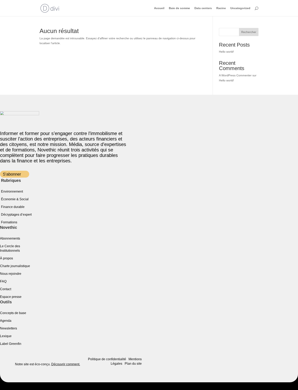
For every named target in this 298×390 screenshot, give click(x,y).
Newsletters (8, 328)
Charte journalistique (15, 266)
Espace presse (10, 296)
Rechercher (248, 32)
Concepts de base (13, 313)
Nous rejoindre (10, 273)
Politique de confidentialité (107, 359)
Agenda (5, 320)
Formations (9, 222)
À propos (6, 258)
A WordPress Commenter (235, 75)
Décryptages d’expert (16, 214)
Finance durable (13, 207)
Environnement (12, 191)
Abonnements (10, 238)
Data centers (203, 8)
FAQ (3, 281)
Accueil (159, 8)
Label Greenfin (10, 343)
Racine (221, 8)
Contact (5, 289)
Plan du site (133, 363)
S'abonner (12, 174)
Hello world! (226, 51)
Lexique (6, 336)
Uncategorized (240, 8)
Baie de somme (179, 8)
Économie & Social (15, 199)
